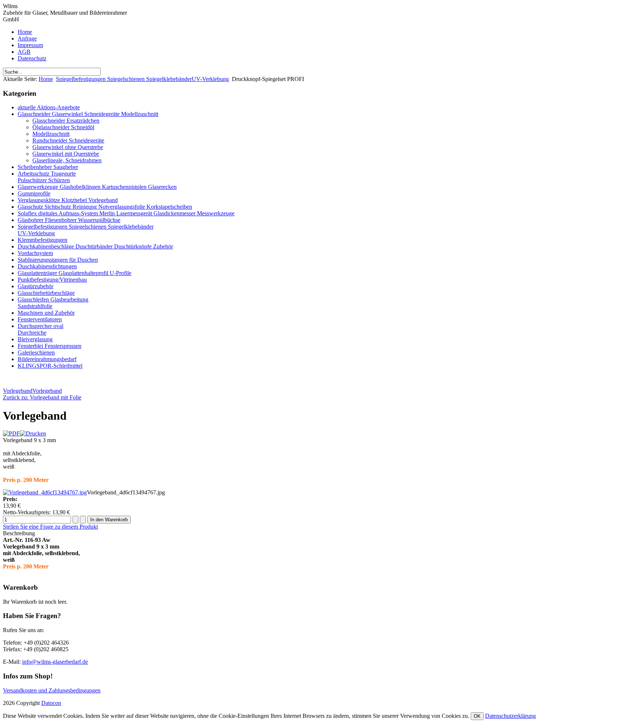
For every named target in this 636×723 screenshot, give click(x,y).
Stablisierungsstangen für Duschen (58, 260)
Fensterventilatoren (40, 319)
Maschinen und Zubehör (46, 313)
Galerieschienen (36, 352)
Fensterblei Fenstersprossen (49, 346)
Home (25, 32)
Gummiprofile (34, 193)
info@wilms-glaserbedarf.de (55, 662)
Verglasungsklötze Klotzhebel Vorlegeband (68, 200)
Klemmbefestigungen (42, 240)
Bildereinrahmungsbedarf (47, 359)
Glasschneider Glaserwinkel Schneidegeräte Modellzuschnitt (88, 114)
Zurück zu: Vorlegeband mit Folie (42, 397)
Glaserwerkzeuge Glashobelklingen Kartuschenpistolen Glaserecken (97, 187)
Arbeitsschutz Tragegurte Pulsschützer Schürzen (47, 176)
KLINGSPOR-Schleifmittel (50, 366)
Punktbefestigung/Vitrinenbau (52, 279)
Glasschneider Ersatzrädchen (65, 120)
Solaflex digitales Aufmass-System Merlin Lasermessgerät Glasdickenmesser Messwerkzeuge (126, 213)
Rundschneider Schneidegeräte (68, 140)
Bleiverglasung (35, 339)
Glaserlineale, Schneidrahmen (67, 160)
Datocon (51, 703)
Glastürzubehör (35, 286)
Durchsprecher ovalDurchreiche (40, 329)
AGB (24, 52)
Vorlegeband (17, 391)
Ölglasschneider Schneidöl (63, 127)
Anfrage (27, 38)
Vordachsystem (35, 253)
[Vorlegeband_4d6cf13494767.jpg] (45, 492)
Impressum (30, 45)
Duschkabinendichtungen (47, 266)
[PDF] (11, 433)
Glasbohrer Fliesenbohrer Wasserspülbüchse (69, 220)
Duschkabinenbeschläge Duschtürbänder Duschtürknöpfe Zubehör (95, 246)
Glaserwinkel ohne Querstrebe (67, 147)
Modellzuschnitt (51, 134)
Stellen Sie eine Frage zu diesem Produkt (50, 526)
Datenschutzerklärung (510, 716)
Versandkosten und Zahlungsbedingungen (51, 690)
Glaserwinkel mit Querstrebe (65, 154)
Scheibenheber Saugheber (48, 167)
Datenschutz (32, 58)
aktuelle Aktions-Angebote (49, 107)
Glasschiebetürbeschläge (46, 293)
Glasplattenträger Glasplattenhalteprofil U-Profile (74, 273)
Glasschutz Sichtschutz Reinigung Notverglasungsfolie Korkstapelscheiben (105, 207)
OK (477, 716)
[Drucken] (33, 433)
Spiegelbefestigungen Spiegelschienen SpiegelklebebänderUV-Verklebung (142, 79)
